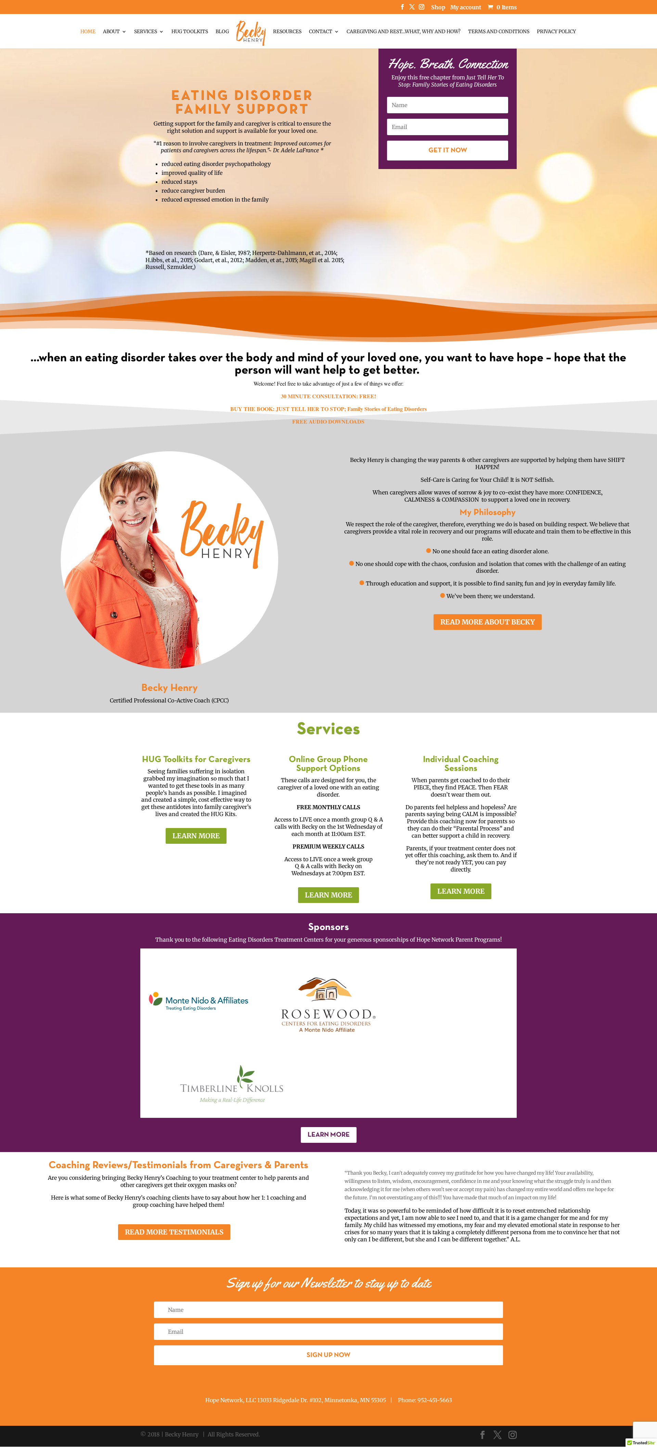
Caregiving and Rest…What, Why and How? (404, 32)
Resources (287, 32)
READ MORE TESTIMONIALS (174, 1232)
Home (87, 32)
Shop (438, 7)
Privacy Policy (556, 32)
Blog (222, 32)
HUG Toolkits (189, 32)
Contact (320, 32)
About (111, 32)
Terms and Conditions (498, 32)
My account (465, 7)
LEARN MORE (196, 835)
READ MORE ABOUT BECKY (487, 622)
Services (145, 32)
